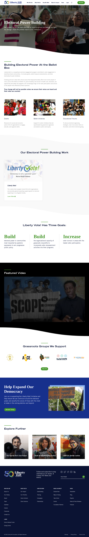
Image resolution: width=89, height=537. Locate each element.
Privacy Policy (74, 534)
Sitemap (66, 534)
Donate (81, 2)
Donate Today (10, 409)
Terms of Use (82, 534)
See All (44, 368)
